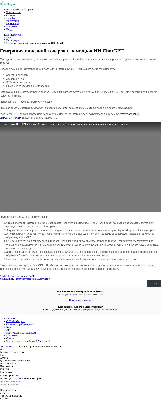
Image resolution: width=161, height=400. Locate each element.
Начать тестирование (80, 300)
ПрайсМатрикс (8, 4)
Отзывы (10, 15)
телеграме (87, 309)
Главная (10, 318)
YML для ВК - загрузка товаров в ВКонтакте (24, 278)
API (8, 329)
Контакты (11, 26)
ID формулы (6, 372)
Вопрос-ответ (13, 12)
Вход (9, 29)
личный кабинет (109, 309)
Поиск (153, 283)
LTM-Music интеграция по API (18, 276)
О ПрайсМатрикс (15, 321)
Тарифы (10, 18)
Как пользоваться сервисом (21, 332)
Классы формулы (9, 375)
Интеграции (12, 20)
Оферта (10, 338)
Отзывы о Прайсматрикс (19, 324)
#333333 (4, 369)
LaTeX (18, 378)
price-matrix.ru (7, 346)
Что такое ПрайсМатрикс (19, 9)
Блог (8, 327)
